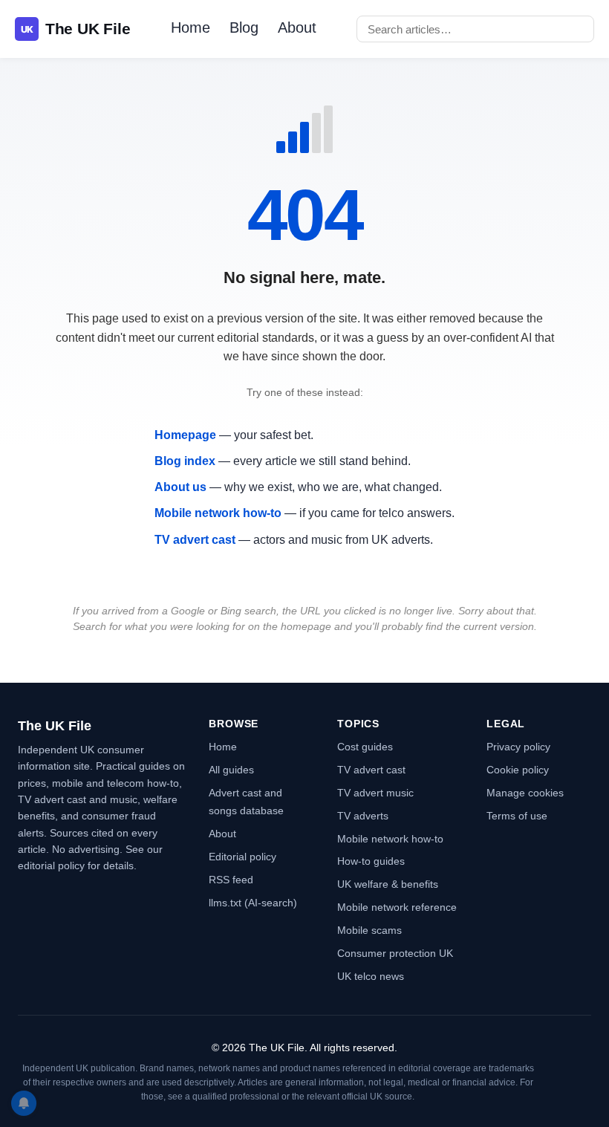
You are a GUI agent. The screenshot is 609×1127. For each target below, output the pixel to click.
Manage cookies (525, 793)
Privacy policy (518, 747)
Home (190, 27)
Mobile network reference (397, 907)
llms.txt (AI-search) (253, 903)
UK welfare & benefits (387, 884)
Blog (243, 27)
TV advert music (375, 793)
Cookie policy (517, 770)
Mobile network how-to (217, 513)
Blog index (184, 461)
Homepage (185, 435)
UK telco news (370, 976)
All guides (231, 770)
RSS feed (231, 880)
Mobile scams (369, 930)
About (297, 27)
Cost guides (365, 747)
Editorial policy (242, 857)
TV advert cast (194, 539)
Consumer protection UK (395, 953)
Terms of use (516, 816)
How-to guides (371, 861)
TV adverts (362, 816)
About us (180, 487)
